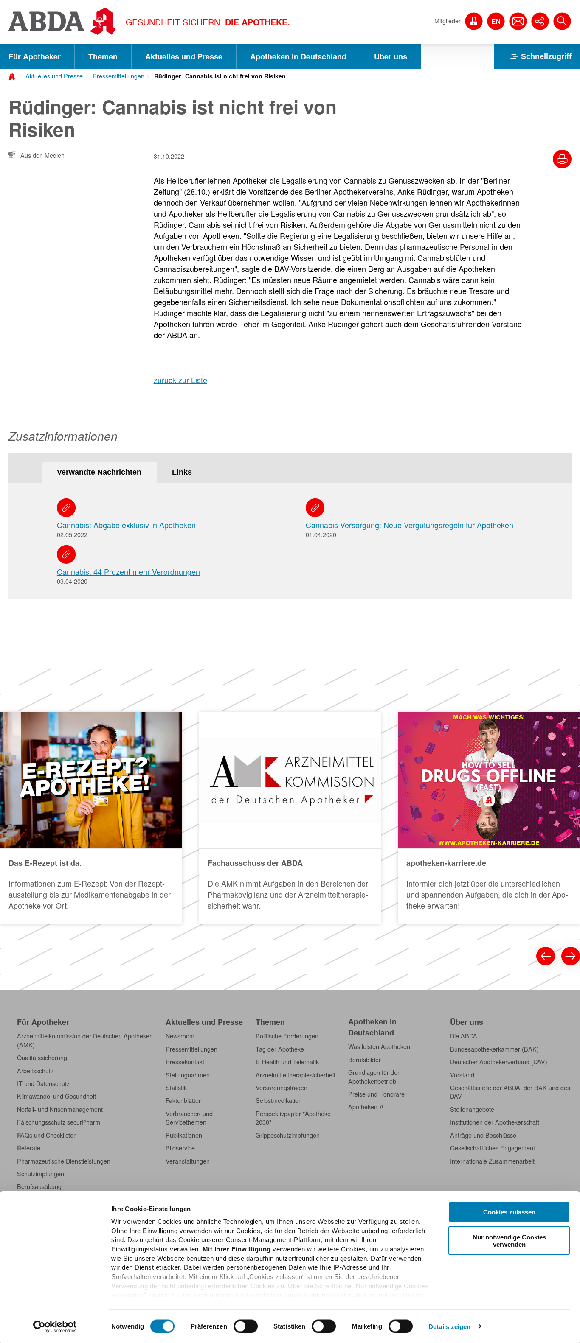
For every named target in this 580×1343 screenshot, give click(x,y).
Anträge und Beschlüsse (483, 1135)
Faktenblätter (183, 1100)
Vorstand (462, 1075)
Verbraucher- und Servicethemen (189, 1117)
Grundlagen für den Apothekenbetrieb (374, 1076)
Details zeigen (449, 1326)
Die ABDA (463, 1036)
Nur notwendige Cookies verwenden (509, 1240)
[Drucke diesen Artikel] (562, 159)
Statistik (176, 1087)
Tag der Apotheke (280, 1049)
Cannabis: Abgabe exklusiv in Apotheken (126, 524)
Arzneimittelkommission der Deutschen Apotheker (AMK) (84, 1040)
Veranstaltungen (188, 1161)
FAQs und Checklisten (47, 1135)
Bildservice (180, 1148)
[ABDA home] (13, 76)
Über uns (390, 56)
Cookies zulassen (509, 1212)
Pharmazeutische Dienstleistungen (63, 1161)
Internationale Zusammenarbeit (492, 1161)
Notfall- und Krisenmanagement (60, 1109)
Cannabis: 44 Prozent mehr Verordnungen (128, 571)
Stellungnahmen (188, 1075)
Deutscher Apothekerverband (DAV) (498, 1062)
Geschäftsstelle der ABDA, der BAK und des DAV (510, 1091)
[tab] (99, 472)
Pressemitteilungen (118, 76)
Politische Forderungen (287, 1036)
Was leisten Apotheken (379, 1046)
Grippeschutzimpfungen (288, 1135)
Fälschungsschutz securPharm (58, 1122)
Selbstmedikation (279, 1100)
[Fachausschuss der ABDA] (290, 818)
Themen (103, 56)
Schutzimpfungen (40, 1174)
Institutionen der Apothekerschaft (494, 1122)
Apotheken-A (366, 1106)
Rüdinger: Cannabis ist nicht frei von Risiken (220, 76)
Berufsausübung (39, 1186)
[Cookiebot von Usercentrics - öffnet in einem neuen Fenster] (55, 1326)
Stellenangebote (472, 1109)
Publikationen (184, 1135)
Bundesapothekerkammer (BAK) (494, 1049)
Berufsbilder (364, 1059)
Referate (28, 1148)
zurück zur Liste (180, 379)
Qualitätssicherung (42, 1057)
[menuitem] (51, 75)
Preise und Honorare (376, 1094)
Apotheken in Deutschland (298, 56)
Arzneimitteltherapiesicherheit (295, 1075)
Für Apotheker (34, 56)
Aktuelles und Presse (183, 56)
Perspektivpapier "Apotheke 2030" (293, 1117)
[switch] (246, 1326)
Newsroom (180, 1036)
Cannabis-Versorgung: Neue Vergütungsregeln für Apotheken (409, 524)
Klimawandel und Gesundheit (56, 1096)
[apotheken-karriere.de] (489, 818)
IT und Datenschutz (43, 1083)
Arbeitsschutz (35, 1070)
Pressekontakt (185, 1062)
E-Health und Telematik (287, 1062)
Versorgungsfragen (281, 1087)
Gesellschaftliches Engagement (492, 1148)
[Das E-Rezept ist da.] (91, 818)
